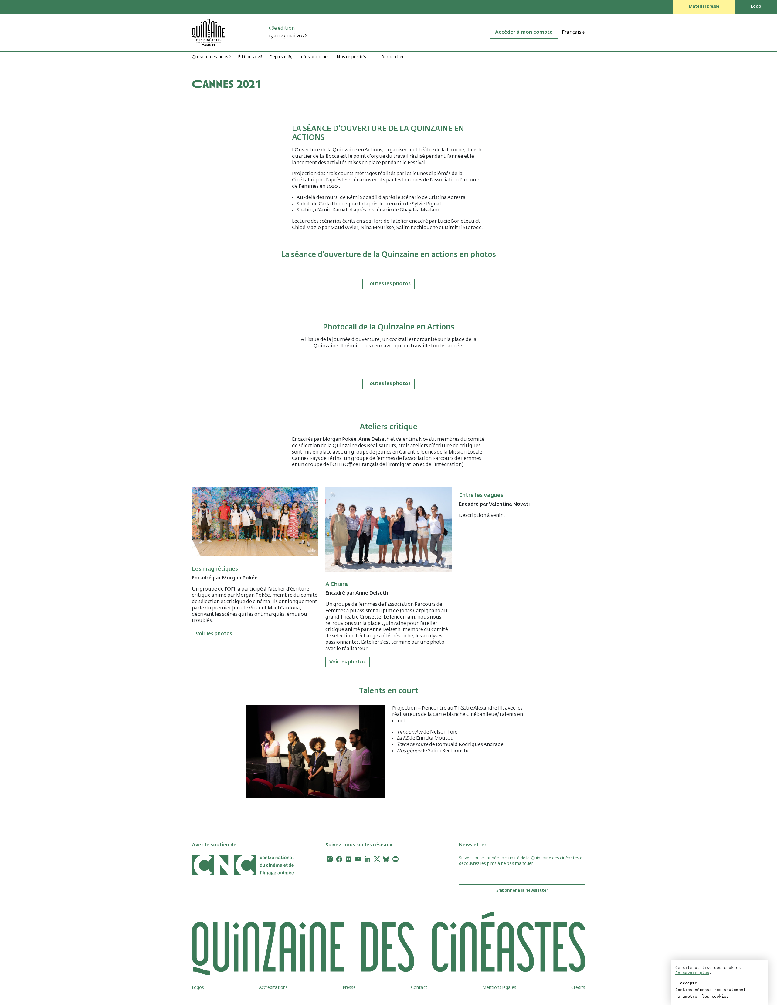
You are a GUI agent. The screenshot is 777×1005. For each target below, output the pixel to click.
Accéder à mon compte (524, 32)
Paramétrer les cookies (702, 996)
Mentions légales (499, 988)
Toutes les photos (388, 284)
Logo (756, 6)
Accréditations (273, 988)
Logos (198, 988)
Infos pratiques (315, 57)
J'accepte (686, 983)
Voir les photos (214, 634)
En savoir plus (692, 972)
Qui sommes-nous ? (211, 57)
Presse (349, 988)
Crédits (578, 988)
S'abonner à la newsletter (522, 890)
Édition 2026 (250, 57)
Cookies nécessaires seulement (710, 989)
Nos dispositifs (351, 57)
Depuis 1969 (281, 57)
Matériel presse (704, 6)
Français (571, 32)
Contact (419, 988)
